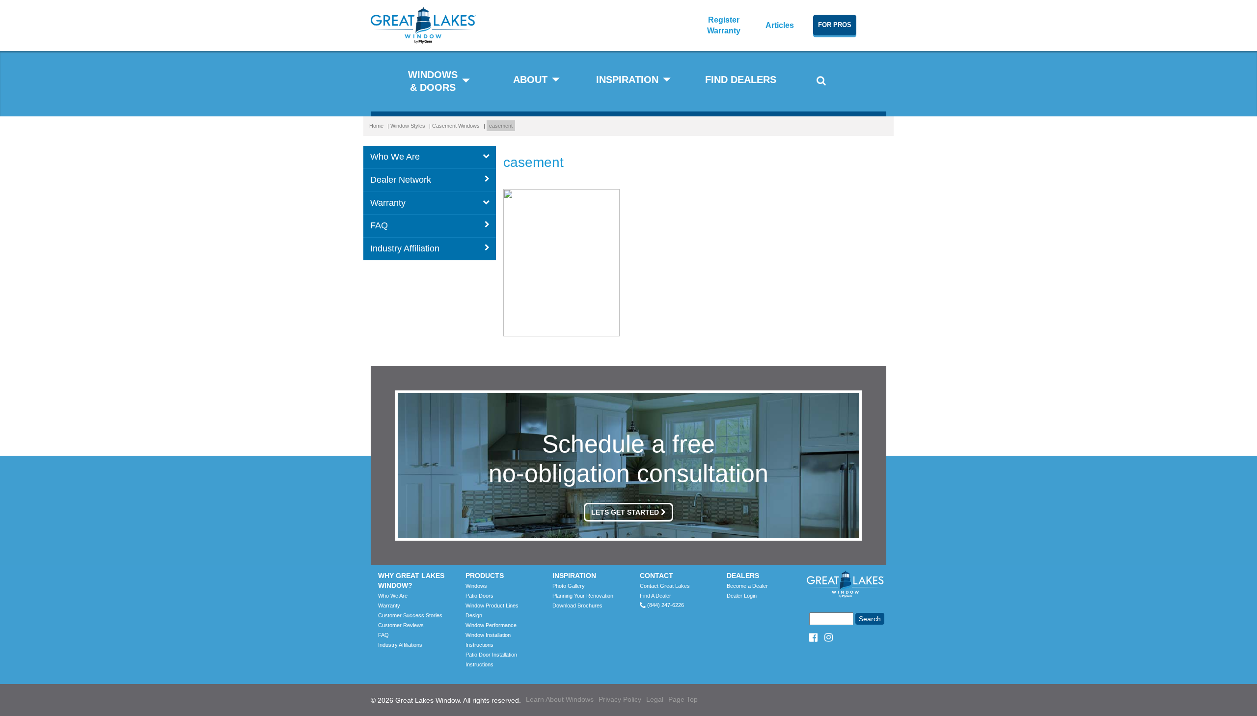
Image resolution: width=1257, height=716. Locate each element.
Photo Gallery (568, 586)
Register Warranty (723, 25)
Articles (779, 25)
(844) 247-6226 (665, 605)
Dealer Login (742, 596)
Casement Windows (456, 126)
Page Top (683, 699)
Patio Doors (479, 596)
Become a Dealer (747, 586)
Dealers (743, 575)
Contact (656, 575)
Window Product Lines (492, 605)
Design (473, 615)
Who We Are (395, 157)
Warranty (388, 203)
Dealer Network (400, 180)
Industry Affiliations (400, 645)
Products (484, 575)
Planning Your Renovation (582, 596)
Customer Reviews (401, 625)
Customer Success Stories (410, 615)
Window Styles (407, 126)
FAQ (379, 225)
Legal (654, 699)
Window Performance (491, 625)
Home (376, 126)
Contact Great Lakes (665, 586)
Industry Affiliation (404, 248)
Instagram (825, 637)
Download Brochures (577, 605)
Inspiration (574, 575)
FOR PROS (834, 24)
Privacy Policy (620, 699)
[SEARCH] (821, 83)
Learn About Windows (560, 699)
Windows (476, 586)
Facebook (813, 637)
